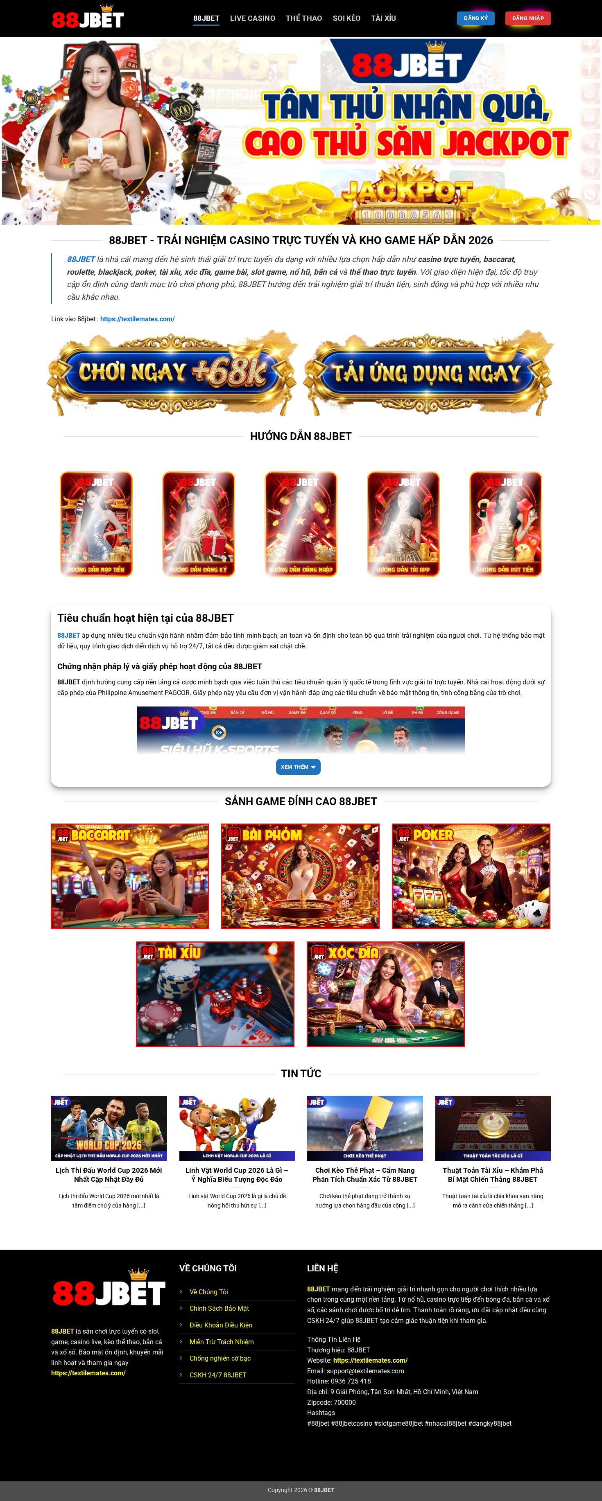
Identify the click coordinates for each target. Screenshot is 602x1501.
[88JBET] (116, 18)
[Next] (552, 1172)
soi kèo (346, 18)
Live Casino (252, 18)
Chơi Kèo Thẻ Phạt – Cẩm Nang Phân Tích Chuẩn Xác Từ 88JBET (365, 1175)
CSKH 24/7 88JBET (218, 1375)
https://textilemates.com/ (88, 1373)
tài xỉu (383, 18)
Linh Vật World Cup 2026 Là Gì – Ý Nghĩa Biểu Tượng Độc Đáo (237, 1175)
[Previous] (49, 1172)
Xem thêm (294, 767)
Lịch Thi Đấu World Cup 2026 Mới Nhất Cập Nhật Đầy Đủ (109, 1175)
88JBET (206, 18)
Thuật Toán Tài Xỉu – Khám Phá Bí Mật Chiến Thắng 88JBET (493, 1175)
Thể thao (304, 18)
